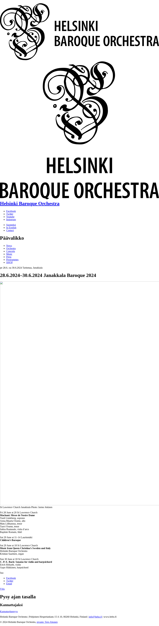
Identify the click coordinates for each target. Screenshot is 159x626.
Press (8, 256)
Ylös (2, 589)
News (9, 245)
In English (11, 227)
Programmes (12, 259)
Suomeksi (11, 224)
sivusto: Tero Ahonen (47, 622)
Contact (10, 230)
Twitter (9, 581)
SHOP (9, 262)
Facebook (11, 578)
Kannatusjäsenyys (9, 611)
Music (9, 254)
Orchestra (11, 248)
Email (9, 583)
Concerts (10, 251)
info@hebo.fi (95, 616)
